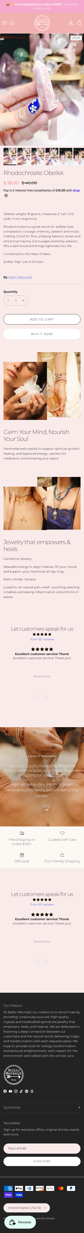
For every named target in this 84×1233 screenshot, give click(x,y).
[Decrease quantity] (7, 300)
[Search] (14, 23)
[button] (39, 696)
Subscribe (42, 1161)
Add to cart (42, 319)
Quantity (10, 292)
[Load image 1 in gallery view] (42, 89)
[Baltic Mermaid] (42, 23)
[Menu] (4, 23)
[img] (42, 634)
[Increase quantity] (24, 300)
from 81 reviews (42, 639)
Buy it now (42, 334)
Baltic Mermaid (20, 277)
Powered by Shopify (43, 1218)
